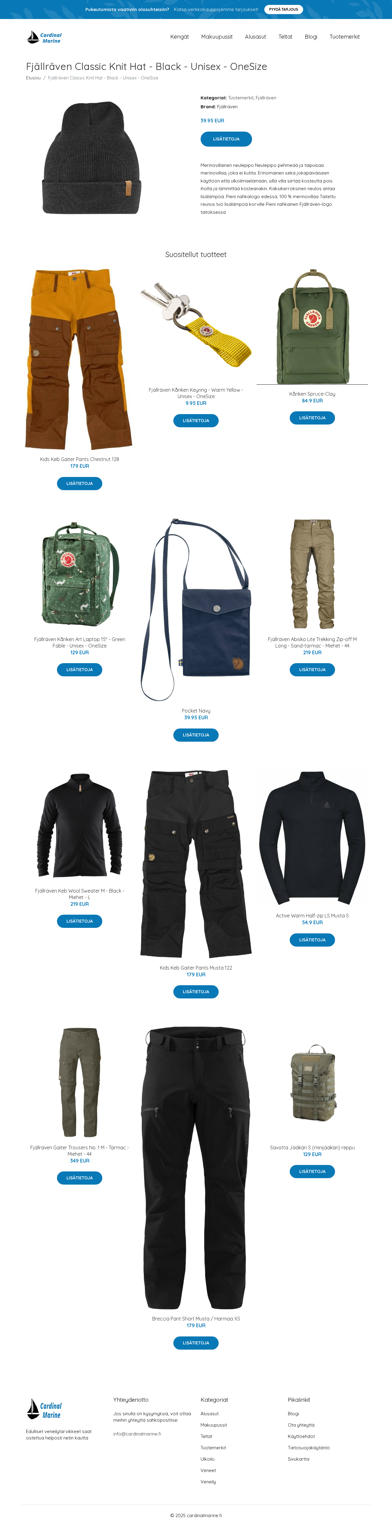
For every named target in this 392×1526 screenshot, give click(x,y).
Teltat (285, 36)
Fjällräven (266, 98)
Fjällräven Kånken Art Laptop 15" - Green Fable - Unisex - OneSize (79, 642)
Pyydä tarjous (283, 9)
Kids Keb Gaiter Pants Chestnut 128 (79, 459)
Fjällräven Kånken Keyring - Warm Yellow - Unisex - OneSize (196, 393)
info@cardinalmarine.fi (137, 1434)
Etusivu (33, 78)
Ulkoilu (207, 1459)
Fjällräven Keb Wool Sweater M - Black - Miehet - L (79, 894)
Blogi (311, 36)
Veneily (208, 1482)
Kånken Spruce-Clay (312, 394)
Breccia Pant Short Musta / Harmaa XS (196, 1319)
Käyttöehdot (301, 1436)
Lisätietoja (226, 139)
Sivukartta (298, 1459)
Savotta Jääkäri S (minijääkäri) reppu (312, 1147)
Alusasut (255, 36)
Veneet (208, 1470)
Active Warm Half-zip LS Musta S (312, 916)
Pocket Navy (196, 711)
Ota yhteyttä (301, 1425)
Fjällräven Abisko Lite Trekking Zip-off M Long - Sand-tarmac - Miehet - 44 (312, 642)
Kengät (179, 36)
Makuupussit (217, 36)
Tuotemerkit (345, 36)
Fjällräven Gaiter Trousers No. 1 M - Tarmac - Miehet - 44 (79, 1150)
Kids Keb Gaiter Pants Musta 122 (196, 968)
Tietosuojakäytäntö (309, 1448)
